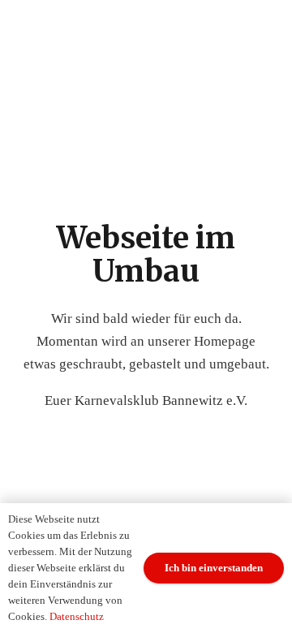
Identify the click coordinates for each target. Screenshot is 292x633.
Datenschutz (76, 616)
